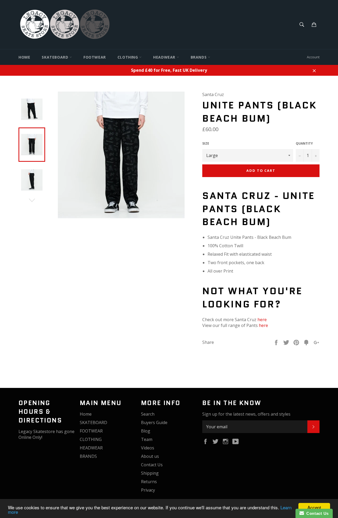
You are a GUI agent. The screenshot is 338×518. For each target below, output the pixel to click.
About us (150, 456)
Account (313, 57)
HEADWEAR (164, 57)
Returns (149, 481)
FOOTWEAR (94, 57)
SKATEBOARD (55, 57)
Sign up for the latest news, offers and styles (246, 414)
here (262, 319)
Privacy (148, 490)
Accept (314, 507)
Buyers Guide (154, 422)
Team (146, 439)
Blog (145, 431)
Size (205, 143)
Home (24, 57)
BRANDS (199, 57)
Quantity (304, 143)
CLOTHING (128, 57)
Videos (147, 448)
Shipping (150, 473)
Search (147, 414)
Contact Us (152, 465)
